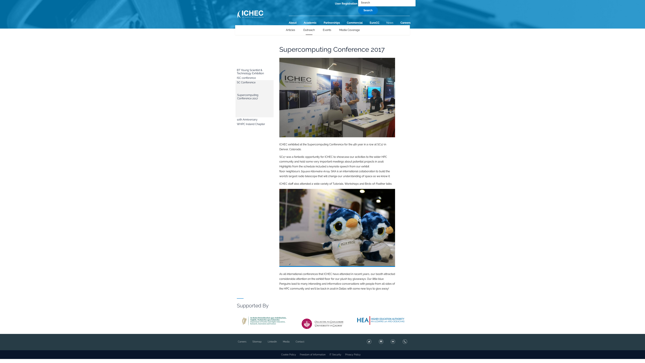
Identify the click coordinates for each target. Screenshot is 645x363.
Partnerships (332, 22)
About (293, 22)
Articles (290, 30)
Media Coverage (349, 30)
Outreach (309, 30)
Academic (310, 22)
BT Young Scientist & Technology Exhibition (250, 72)
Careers (405, 22)
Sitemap (257, 341)
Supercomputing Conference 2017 (247, 96)
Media (286, 341)
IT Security (335, 354)
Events (327, 30)
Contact (300, 341)
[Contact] (380, 342)
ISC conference (246, 77)
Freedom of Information (313, 354)
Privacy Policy (353, 354)
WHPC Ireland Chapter (251, 124)
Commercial (355, 22)
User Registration (346, 3)
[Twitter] (368, 342)
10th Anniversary (247, 119)
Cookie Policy (288, 354)
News (389, 22)
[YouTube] (392, 342)
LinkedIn (272, 341)
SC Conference (246, 82)
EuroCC (374, 22)
